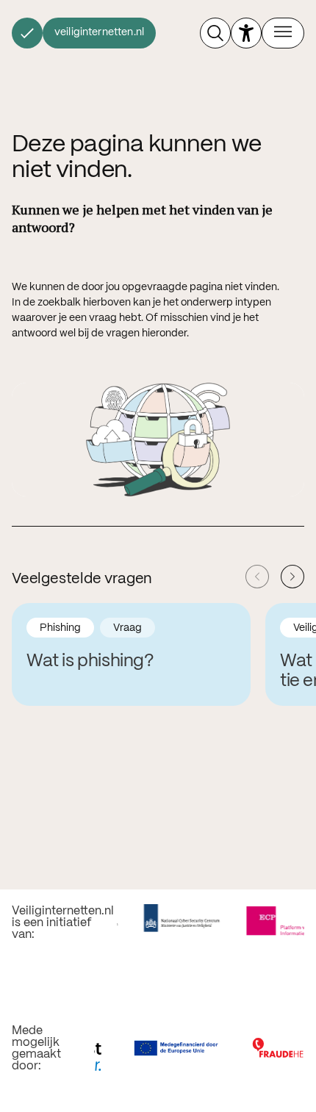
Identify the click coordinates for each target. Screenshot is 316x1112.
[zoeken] (215, 33)
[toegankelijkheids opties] (246, 33)
